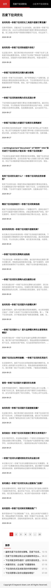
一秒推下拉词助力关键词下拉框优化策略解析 (22, 122)
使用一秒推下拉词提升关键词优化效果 (19, 382)
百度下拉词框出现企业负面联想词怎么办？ (23, 556)
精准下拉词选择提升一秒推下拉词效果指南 (21, 204)
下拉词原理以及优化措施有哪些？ (20, 573)
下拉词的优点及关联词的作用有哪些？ (22, 568)
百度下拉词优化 (20, 4)
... (35, 534)
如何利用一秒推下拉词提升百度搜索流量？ (21, 408)
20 (40, 534)
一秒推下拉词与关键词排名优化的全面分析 (21, 458)
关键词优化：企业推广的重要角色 (20, 564)
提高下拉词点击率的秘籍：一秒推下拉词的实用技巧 (25, 357)
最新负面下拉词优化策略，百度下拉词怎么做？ (23, 551)
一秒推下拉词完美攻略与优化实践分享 (19, 97)
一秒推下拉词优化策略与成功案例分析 (19, 279)
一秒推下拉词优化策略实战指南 (16, 254)
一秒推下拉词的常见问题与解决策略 (18, 72)
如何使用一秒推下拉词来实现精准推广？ (20, 508)
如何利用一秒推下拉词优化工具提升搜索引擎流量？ (25, 22)
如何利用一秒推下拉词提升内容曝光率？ (20, 304)
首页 (5, 4)
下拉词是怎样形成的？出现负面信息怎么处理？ (23, 560)
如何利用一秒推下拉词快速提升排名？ (19, 47)
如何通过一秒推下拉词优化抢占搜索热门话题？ (23, 483)
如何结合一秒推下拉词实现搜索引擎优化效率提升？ (25, 433)
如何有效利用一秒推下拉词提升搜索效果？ (21, 229)
